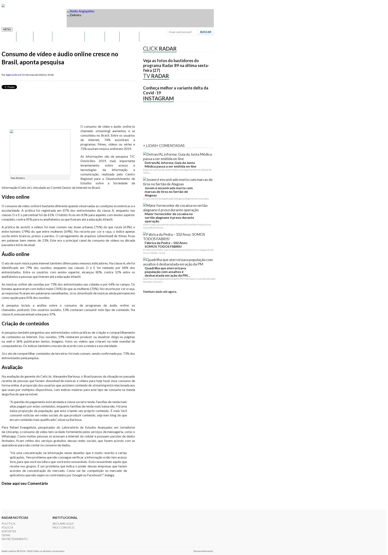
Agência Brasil (13, 74)
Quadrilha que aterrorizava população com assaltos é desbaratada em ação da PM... (167, 271)
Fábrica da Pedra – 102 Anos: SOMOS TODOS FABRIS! (166, 244)
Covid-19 (129, 36)
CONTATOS (150, 36)
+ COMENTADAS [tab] (170, 145)
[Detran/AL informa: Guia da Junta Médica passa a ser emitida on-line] (179, 156)
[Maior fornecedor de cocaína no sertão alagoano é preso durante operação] (179, 207)
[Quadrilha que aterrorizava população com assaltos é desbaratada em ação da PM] (179, 261)
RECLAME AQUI (63, 523)
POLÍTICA (42, 36)
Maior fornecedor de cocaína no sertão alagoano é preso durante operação (169, 217)
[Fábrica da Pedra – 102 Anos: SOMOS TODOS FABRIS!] (179, 236)
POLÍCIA (24, 36)
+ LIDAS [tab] (149, 145)
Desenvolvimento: (203, 551)
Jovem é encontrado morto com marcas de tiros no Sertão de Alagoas (169, 191)
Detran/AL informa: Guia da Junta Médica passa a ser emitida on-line (170, 164)
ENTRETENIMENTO (68, 36)
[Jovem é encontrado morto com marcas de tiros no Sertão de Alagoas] (179, 181)
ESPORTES (94, 36)
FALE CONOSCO (63, 527)
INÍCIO (8, 36)
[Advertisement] (75, 111)
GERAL (111, 36)
